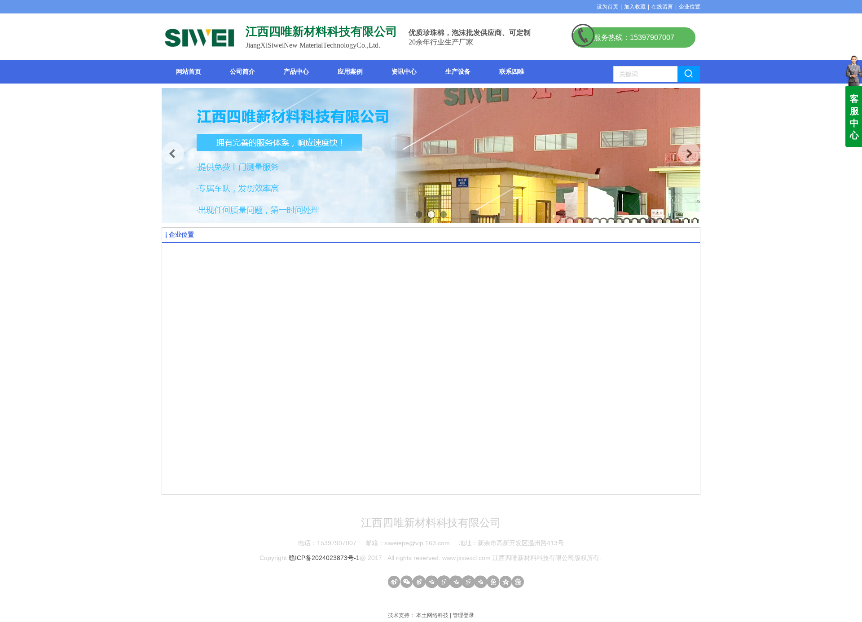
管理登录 (463, 615)
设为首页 (607, 7)
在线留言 (662, 7)
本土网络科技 (432, 615)
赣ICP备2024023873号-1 (324, 557)
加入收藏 (635, 7)
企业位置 (689, 7)
